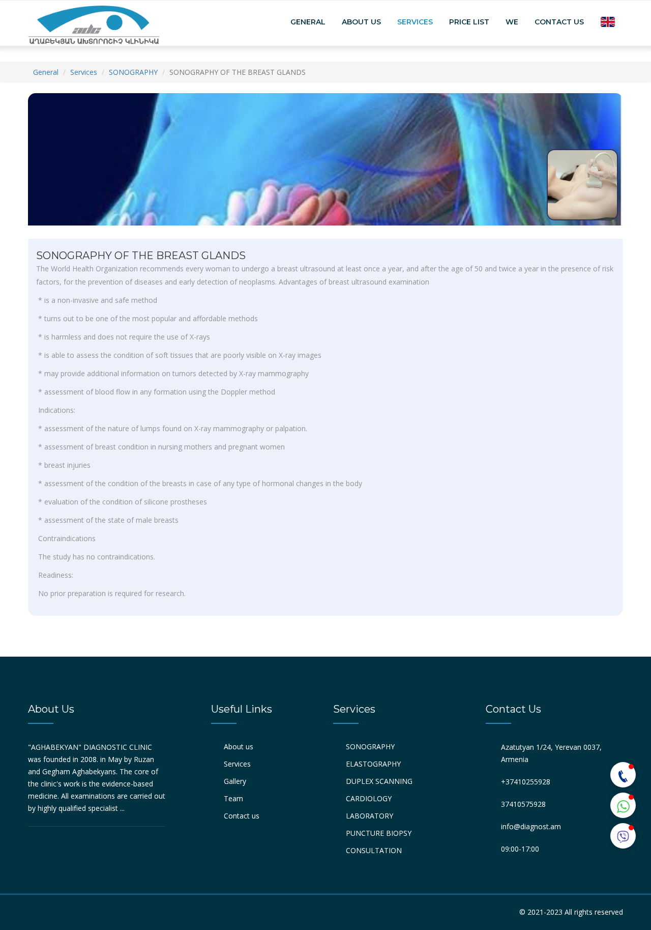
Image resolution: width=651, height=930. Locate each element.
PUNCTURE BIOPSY (378, 833)
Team (233, 798)
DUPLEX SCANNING (379, 781)
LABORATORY (369, 816)
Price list (469, 21)
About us (361, 21)
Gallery (235, 781)
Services (415, 21)
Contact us (559, 21)
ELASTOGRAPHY (373, 764)
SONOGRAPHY (133, 72)
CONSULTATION (374, 850)
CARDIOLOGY (369, 798)
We (512, 21)
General (308, 21)
